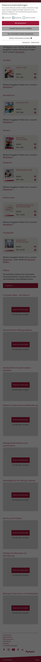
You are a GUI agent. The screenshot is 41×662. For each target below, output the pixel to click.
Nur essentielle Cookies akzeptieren (20, 34)
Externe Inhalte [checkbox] (30, 18)
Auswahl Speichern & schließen (20, 28)
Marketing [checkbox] (18, 18)
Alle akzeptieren (20, 23)
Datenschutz (35, 42)
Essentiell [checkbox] (8, 18)
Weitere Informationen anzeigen (19, 38)
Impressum (26, 42)
